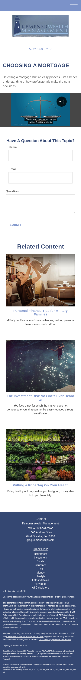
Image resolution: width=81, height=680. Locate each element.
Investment (40, 557)
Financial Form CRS (16, 590)
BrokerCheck (68, 596)
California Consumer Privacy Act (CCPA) (25, 636)
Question (12, 191)
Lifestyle (40, 576)
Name (12, 147)
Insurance (41, 565)
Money (41, 572)
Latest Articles (40, 580)
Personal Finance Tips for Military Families (40, 312)
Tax (40, 569)
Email (12, 169)
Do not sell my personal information (55, 639)
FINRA (44, 651)
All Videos (40, 584)
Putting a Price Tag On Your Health (41, 485)
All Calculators (40, 587)
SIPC (50, 651)
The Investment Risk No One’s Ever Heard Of (40, 398)
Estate (40, 561)
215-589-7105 (42, 49)
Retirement (40, 554)
